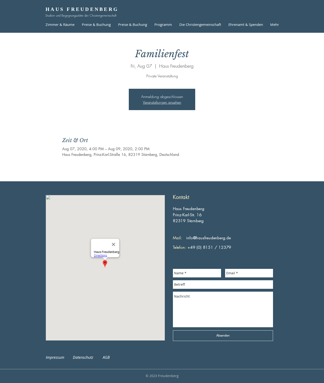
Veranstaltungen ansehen (162, 102)
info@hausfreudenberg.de (208, 237)
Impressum (58, 357)
